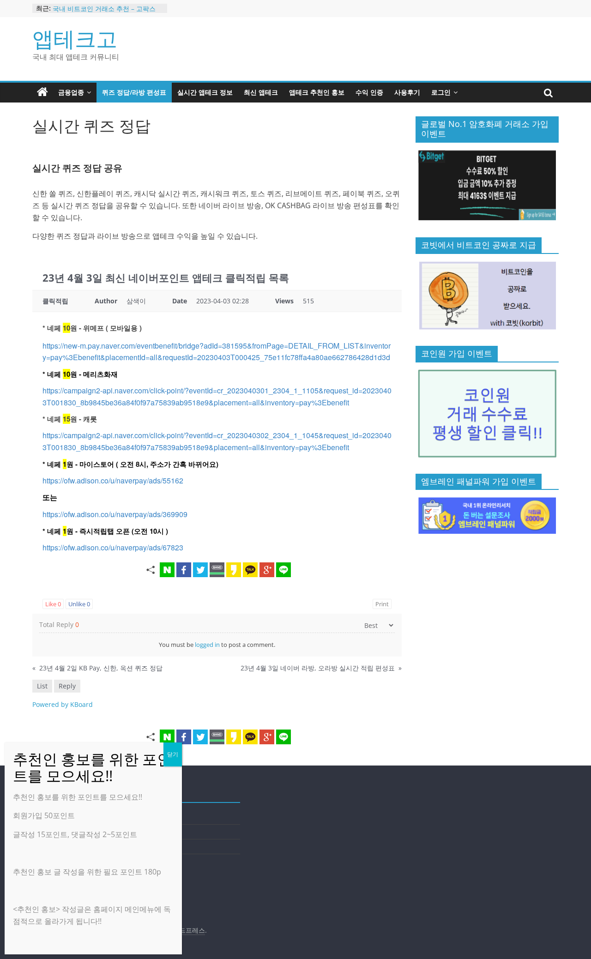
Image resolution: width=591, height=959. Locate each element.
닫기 (172, 754)
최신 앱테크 (261, 92)
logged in (207, 644)
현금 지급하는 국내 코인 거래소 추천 (106, 4)
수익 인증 (369, 92)
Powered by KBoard (62, 704)
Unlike (79, 604)
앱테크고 (74, 38)
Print (382, 604)
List (42, 686)
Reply (67, 686)
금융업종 (71, 92)
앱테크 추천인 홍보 (316, 92)
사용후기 (407, 92)
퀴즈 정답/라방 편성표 (134, 92)
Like (53, 604)
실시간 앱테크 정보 (205, 92)
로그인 (441, 92)
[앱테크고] (42, 92)
